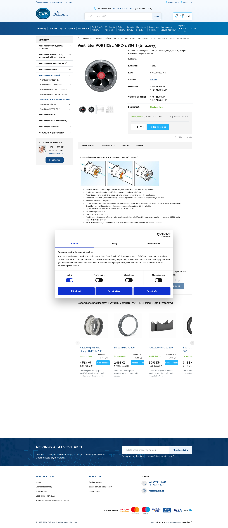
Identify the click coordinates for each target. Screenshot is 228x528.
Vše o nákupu (57, 2)
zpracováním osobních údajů (160, 456)
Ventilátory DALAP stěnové (50, 85)
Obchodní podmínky (44, 487)
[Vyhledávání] (89, 16)
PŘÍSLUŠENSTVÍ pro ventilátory (51, 133)
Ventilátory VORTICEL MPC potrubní (55, 99)
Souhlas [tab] (74, 243)
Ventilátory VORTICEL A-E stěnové (53, 94)
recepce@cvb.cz (56, 153)
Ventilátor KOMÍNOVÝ (47, 114)
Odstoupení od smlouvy (45, 496)
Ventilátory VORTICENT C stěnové (53, 89)
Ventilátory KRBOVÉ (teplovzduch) (53, 121)
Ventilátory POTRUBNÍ (48, 69)
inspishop (187, 522)
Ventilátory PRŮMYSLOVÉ (49, 75)
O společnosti (94, 491)
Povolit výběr (114, 291)
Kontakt (69, 2)
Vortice (153, 79)
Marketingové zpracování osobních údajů (52, 500)
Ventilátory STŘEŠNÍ (48, 104)
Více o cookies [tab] (153, 243)
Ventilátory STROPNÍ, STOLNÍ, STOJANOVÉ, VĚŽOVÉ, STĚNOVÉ (52, 56)
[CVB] (52, 13)
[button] (179, 116)
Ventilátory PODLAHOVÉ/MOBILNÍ (52, 63)
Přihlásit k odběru (180, 450)
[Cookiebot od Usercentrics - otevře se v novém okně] (158, 235)
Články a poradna (42, 2)
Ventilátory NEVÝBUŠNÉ (50, 109)
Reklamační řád (42, 491)
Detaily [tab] (114, 243)
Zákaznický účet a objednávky (100, 487)
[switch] (99, 280)
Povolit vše (152, 291)
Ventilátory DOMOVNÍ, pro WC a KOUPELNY (51, 47)
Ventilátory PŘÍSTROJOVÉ (49, 127)
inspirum (161, 522)
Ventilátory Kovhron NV (49, 80)
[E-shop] (78, 38)
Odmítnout (76, 291)
